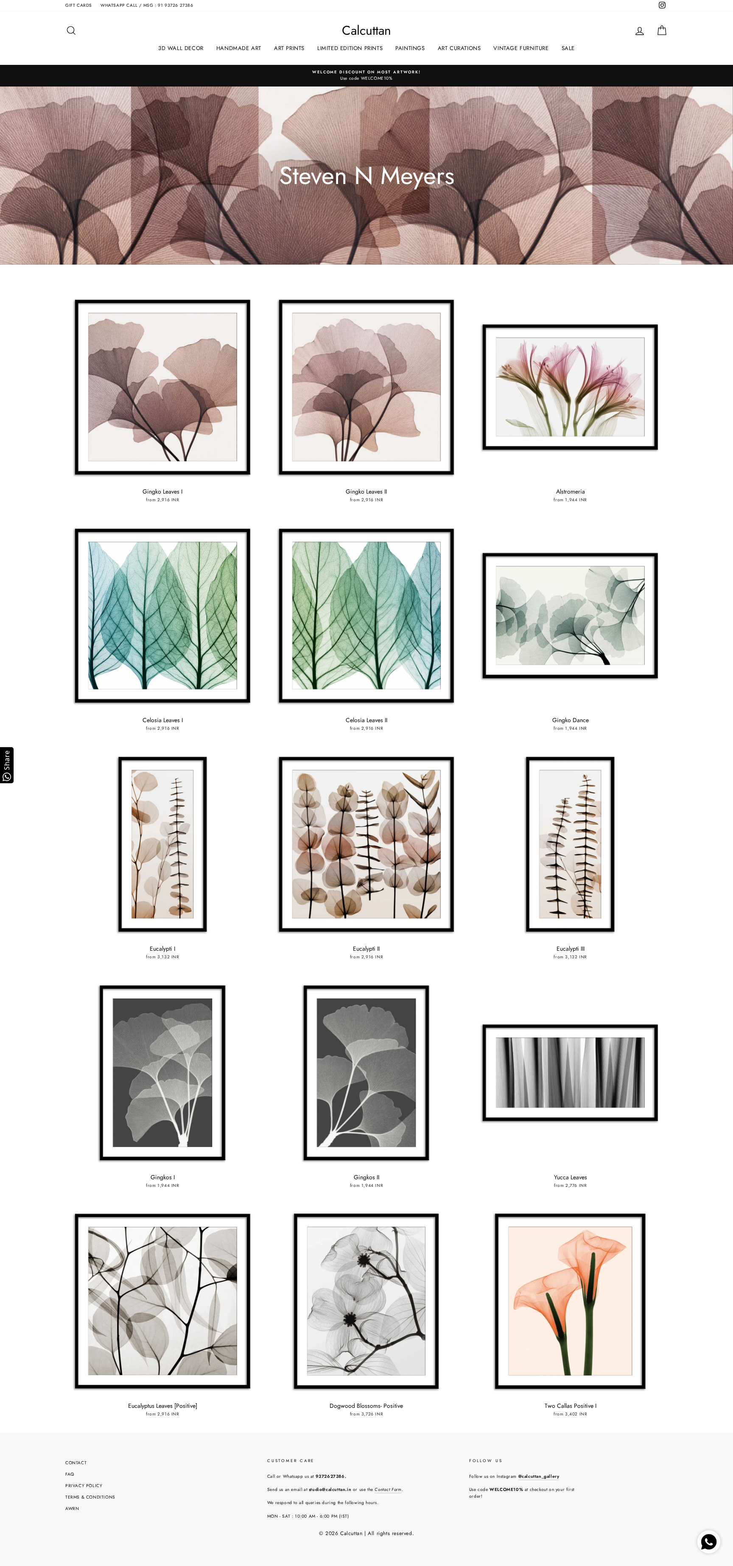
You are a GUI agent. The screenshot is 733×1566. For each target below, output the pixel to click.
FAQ (69, 1474)
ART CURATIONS (459, 48)
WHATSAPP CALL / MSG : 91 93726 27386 (147, 5)
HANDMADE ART (238, 48)
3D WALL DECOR (181, 48)
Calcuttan (366, 30)
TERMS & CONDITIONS (90, 1497)
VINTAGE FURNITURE (520, 48)
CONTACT (76, 1463)
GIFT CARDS (78, 5)
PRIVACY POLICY (83, 1485)
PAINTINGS (410, 48)
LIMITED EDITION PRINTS (350, 48)
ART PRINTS (289, 48)
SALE (568, 48)
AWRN (72, 1508)
